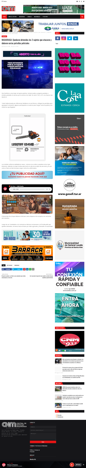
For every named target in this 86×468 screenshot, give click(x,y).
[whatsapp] (81, 1)
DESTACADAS (9, 265)
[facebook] (77, 1)
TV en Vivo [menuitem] (45, 16)
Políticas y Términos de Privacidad (35, 450)
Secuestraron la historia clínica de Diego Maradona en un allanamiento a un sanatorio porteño (73, 376)
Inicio (3, 32)
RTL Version (4, 1)
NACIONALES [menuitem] (37, 16)
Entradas (59, 415)
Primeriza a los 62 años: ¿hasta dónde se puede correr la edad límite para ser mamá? (72, 404)
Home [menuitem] (4, 16)
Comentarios (60, 417)
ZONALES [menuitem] (29, 16)
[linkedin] (75, 38)
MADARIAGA (9, 32)
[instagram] (79, 1)
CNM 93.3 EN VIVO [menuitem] (12, 16)
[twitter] (83, 1)
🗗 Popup (78, 464)
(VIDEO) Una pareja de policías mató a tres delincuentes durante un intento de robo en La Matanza (72, 388)
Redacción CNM (6, 46)
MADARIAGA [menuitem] (22, 16)
